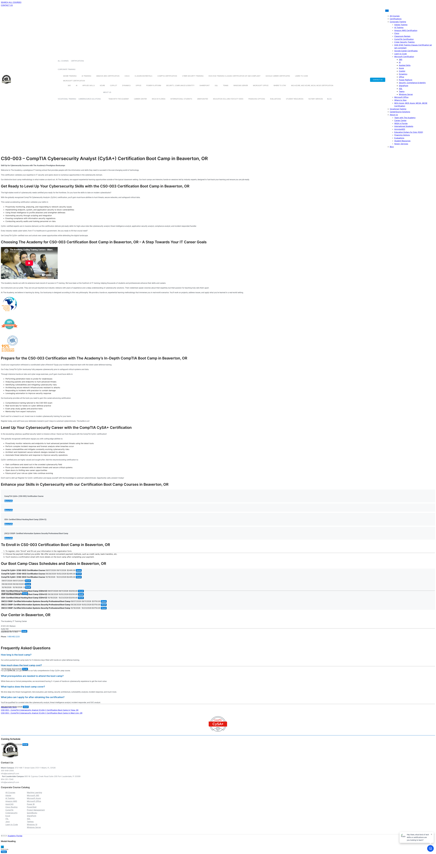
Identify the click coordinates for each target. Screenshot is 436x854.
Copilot (113, 85)
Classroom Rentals (143, 76)
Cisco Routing (11, 807)
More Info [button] (8, 501)
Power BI (31, 804)
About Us (107, 92)
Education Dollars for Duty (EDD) (228, 99)
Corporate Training (66, 69)
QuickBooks (32, 813)
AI (76, 85)
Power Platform (153, 85)
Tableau (30, 821)
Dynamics (126, 85)
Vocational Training (67, 99)
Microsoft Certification (74, 81)
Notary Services (315, 99)
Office (138, 85)
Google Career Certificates (278, 76)
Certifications (77, 61)
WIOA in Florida (158, 99)
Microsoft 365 (33, 795)
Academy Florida (15, 836)
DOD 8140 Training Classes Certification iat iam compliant (234, 76)
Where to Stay (280, 85)
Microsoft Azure (34, 798)
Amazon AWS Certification (107, 76)
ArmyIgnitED (202, 99)
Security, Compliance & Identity (180, 85)
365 (69, 85)
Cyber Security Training (192, 76)
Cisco (127, 76)
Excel (7, 816)
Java (7, 821)
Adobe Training (70, 76)
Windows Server (240, 85)
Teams (225, 85)
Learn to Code (301, 76)
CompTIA (9, 810)
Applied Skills (88, 85)
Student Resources (294, 99)
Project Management (36, 810)
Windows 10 (32, 824)
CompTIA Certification (167, 76)
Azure (102, 85)
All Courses (63, 61)
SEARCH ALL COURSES (11, 2)
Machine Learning (34, 792)
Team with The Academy (118, 99)
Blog (329, 99)
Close (4, 852)
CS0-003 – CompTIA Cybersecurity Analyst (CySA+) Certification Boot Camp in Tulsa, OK (39, 710)
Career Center (140, 99)
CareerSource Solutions (89, 99)
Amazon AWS (11, 801)
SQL (216, 85)
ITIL (7, 819)
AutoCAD (9, 804)
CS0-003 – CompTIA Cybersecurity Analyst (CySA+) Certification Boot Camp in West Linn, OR (41, 713)
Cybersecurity (11, 813)
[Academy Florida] (6, 85)
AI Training (86, 76)
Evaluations (275, 99)
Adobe (8, 795)
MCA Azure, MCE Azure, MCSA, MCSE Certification (312, 85)
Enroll (79, 570)
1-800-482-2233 (13, 637)
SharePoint (204, 85)
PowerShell (31, 807)
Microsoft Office (260, 85)
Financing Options (256, 99)
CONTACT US (7, 5)
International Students (181, 99)
